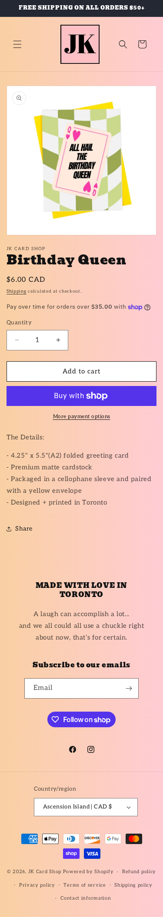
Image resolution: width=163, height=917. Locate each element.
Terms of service (84, 885)
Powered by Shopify (88, 871)
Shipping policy (133, 885)
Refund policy (139, 871)
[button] (17, 44)
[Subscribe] (128, 688)
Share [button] (24, 528)
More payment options (81, 416)
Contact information (85, 898)
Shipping (17, 291)
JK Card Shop (45, 871)
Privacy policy (37, 885)
